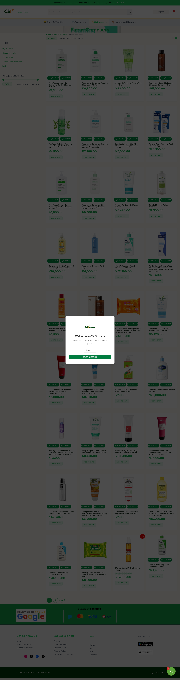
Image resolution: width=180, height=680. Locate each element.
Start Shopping (90, 357)
